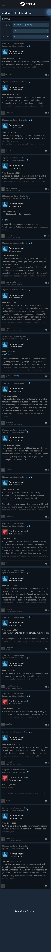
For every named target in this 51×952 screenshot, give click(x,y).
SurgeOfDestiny (11, 686)
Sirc (6, 563)
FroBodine (9, 516)
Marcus (8, 885)
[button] (31, 25)
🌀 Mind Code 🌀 (12, 375)
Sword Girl (9, 838)
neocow (8, 609)
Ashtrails (8, 74)
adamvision (9, 422)
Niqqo (7, 800)
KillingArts (9, 648)
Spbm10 (8, 150)
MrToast (8, 235)
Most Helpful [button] (22, 25)
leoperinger (9, 112)
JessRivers (9, 724)
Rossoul (8, 762)
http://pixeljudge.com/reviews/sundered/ (32, 633)
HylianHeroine (11, 188)
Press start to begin (13, 282)
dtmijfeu (8, 469)
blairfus (8, 329)
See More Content (25, 911)
